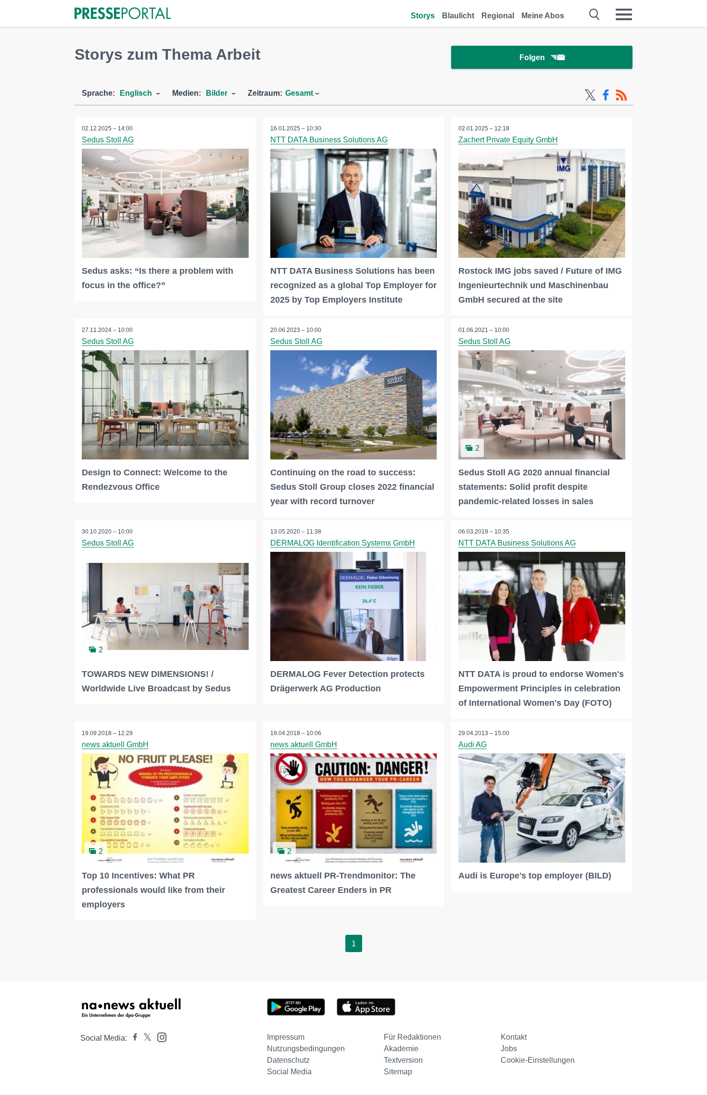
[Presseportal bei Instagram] (159, 1036)
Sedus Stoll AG (108, 140)
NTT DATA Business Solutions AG (329, 140)
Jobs (509, 1048)
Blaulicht (458, 16)
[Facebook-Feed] (605, 95)
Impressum (285, 1037)
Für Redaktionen (412, 1037)
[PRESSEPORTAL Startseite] (123, 14)
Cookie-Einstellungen (538, 1060)
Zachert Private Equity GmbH (508, 140)
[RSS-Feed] (621, 95)
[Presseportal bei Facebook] (132, 1038)
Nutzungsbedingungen (306, 1048)
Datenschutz (288, 1060)
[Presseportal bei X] (145, 1038)
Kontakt (514, 1037)
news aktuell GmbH (115, 744)
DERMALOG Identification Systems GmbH (342, 543)
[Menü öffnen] (623, 14)
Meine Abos (542, 16)
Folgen (532, 57)
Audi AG (472, 744)
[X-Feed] (590, 95)
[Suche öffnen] (595, 14)
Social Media (289, 1072)
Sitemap (398, 1072)
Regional (497, 16)
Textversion (403, 1060)
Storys (423, 16)
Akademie (401, 1048)
